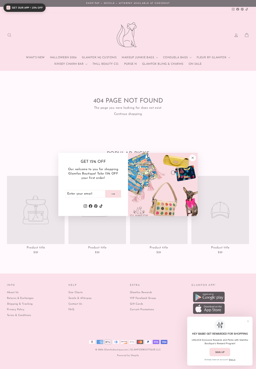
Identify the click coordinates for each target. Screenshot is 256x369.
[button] (24, 7)
